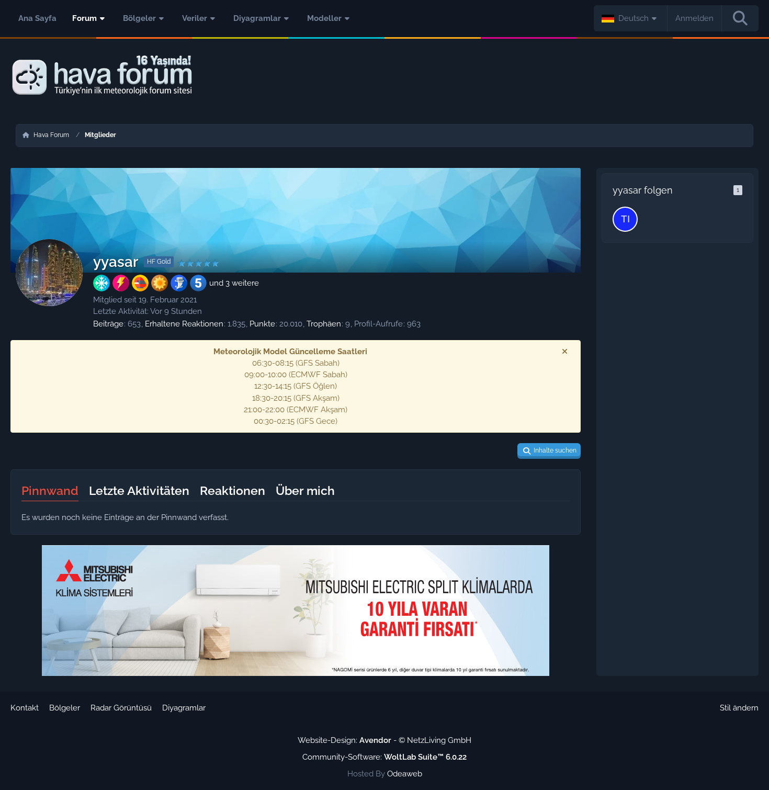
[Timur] (625, 219)
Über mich (305, 490)
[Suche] (740, 18)
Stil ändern (739, 708)
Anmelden (694, 18)
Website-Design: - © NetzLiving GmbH (384, 740)
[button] (631, 18)
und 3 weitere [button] (234, 283)
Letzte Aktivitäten (139, 490)
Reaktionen (232, 490)
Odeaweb (404, 773)
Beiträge (108, 324)
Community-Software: (384, 757)
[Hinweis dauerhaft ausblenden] (564, 351)
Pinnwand (49, 490)
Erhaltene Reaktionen (184, 324)
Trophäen (324, 324)
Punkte (262, 324)
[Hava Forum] (384, 75)
